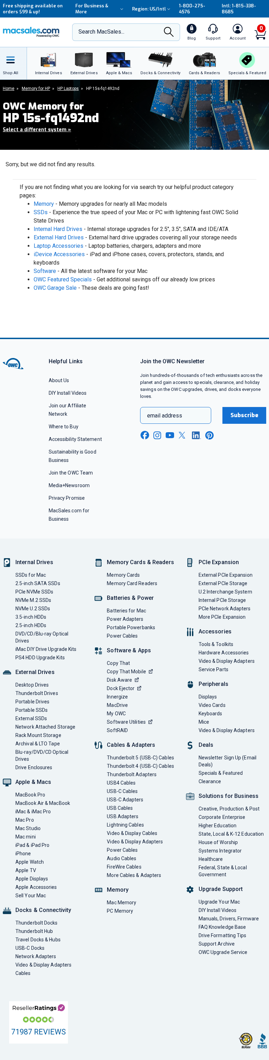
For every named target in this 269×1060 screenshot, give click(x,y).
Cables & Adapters (131, 745)
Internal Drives (34, 562)
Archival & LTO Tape (37, 743)
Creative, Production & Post (229, 809)
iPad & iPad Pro (32, 845)
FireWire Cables (124, 867)
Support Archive (217, 944)
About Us (59, 380)
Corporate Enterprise (222, 817)
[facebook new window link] (144, 435)
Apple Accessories (36, 887)
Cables (23, 973)
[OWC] (31, 32)
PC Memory (120, 911)
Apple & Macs (33, 782)
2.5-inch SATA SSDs (37, 583)
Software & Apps (129, 650)
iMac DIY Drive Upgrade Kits (45, 649)
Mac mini (25, 837)
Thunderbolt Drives (36, 693)
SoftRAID (117, 730)
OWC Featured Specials (63, 279)
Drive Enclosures (33, 767)
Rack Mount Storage (38, 735)
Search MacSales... (101, 31)
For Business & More (91, 9)
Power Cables (122, 636)
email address (164, 415)
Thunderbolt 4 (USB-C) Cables (140, 766)
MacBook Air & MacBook (42, 803)
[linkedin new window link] (196, 435)
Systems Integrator (220, 851)
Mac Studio (28, 828)
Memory (44, 204)
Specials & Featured (221, 773)
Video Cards (212, 705)
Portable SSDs (31, 710)
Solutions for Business (228, 796)
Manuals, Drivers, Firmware (229, 918)
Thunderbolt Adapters (132, 774)
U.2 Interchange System (225, 592)
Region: (149, 9)
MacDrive (117, 705)
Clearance (210, 781)
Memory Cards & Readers (140, 562)
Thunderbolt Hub (34, 931)
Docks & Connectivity (43, 910)
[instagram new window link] (157, 435)
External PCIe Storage (223, 583)
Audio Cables (121, 858)
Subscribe (244, 415)
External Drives (35, 672)
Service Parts (213, 669)
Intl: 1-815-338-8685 (239, 9)
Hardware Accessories (224, 652)
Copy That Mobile (126, 671)
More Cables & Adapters (134, 875)
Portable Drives (32, 701)
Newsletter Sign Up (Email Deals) (227, 761)
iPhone (23, 853)
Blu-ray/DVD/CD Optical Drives (41, 755)
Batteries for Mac (126, 610)
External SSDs (31, 718)
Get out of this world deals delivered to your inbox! (33, 9)
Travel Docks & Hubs (38, 939)
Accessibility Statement (75, 439)
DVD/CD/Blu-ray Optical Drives (41, 637)
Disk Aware (119, 680)
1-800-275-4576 (192, 9)
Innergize (117, 697)
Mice (204, 722)
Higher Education (217, 825)
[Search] (169, 33)
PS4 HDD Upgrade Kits (40, 657)
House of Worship (218, 842)
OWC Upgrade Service (223, 952)
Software (45, 271)
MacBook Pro (30, 795)
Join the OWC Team (71, 473)
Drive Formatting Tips (223, 935)
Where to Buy (63, 426)
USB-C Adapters (125, 799)
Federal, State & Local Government (223, 871)
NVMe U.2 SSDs (32, 608)
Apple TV (25, 870)
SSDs (41, 212)
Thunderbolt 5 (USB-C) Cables (140, 757)
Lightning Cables (125, 825)
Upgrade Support (221, 889)
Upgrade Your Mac (219, 902)
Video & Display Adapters (43, 965)
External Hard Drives (59, 237)
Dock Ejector (120, 688)
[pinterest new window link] (209, 435)
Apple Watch (29, 862)
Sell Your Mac (30, 895)
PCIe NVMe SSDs (34, 592)
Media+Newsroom (69, 485)
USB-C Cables (122, 791)
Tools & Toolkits (216, 644)
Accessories (215, 631)
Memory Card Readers (132, 583)
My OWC (116, 713)
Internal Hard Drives (58, 229)
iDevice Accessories (59, 254)
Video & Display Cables (132, 833)
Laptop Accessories (58, 246)
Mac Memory (121, 902)
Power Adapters (125, 619)
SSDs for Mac (30, 575)
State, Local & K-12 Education (231, 834)
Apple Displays (31, 879)
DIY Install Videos (68, 393)
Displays (208, 697)
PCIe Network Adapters (225, 608)
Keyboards (210, 713)
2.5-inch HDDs (30, 625)
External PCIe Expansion (226, 575)
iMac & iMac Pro (33, 811)
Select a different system (37, 129)
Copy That (118, 663)
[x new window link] (183, 435)
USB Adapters (122, 816)
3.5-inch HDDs (30, 617)
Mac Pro (24, 820)
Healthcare (211, 859)
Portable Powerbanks (131, 627)
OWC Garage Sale (55, 288)
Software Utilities (126, 722)
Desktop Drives (32, 685)
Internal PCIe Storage (222, 600)
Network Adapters (35, 956)
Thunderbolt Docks (36, 923)
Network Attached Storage (45, 727)
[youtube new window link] (169, 435)
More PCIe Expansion (222, 617)
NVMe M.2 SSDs (33, 600)
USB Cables (120, 808)
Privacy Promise (67, 498)
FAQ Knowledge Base (222, 927)
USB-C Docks (29, 948)
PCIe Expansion (219, 562)
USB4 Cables (121, 783)
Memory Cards (123, 575)
